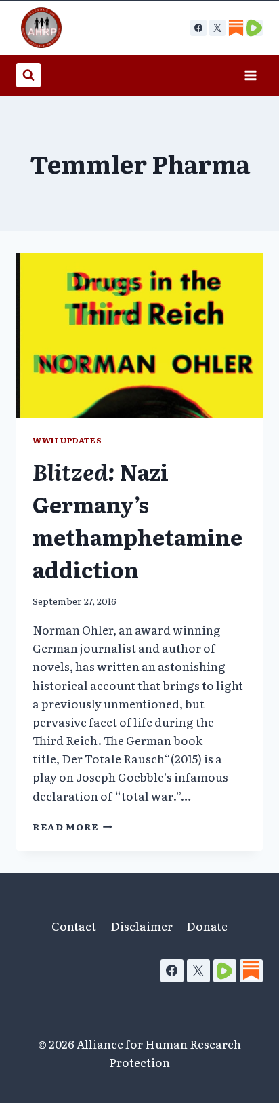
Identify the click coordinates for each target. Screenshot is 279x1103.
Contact (73, 925)
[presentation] (139, 335)
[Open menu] (250, 74)
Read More (72, 826)
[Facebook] (198, 28)
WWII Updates (67, 440)
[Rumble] (224, 970)
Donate (207, 925)
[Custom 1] (236, 28)
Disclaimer (141, 925)
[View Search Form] (28, 75)
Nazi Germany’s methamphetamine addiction (137, 520)
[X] (217, 28)
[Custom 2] (254, 28)
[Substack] (251, 970)
